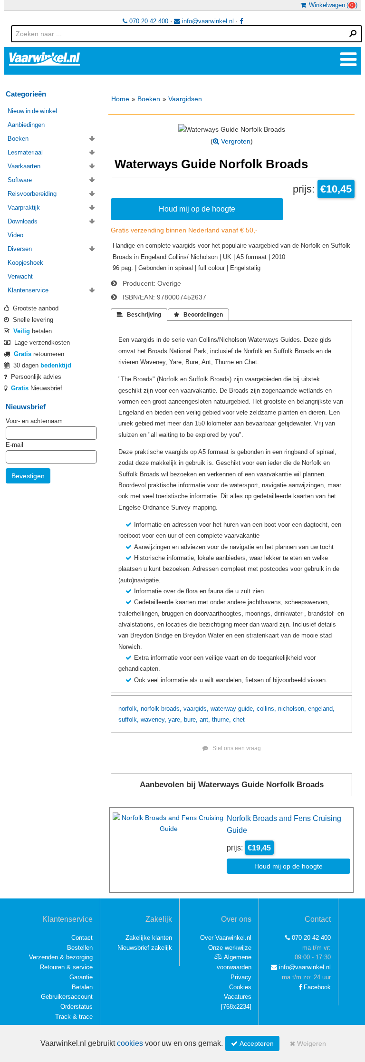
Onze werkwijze (229, 947)
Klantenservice (28, 290)
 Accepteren (252, 1043)
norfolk (150, 708)
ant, (205, 719)
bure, (191, 719)
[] (236, 1006)
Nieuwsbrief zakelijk (144, 947)
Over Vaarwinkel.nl (225, 937)
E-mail (14, 444)
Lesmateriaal (25, 152)
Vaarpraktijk (24, 207)
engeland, (321, 708)
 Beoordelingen (198, 315)
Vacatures (237, 996)
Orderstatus (76, 1006)
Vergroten (234, 141)
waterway (223, 708)
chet (239, 719)
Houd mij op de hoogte (197, 208)
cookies (130, 1043)
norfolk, (128, 708)
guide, (246, 708)
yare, (175, 719)
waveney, (153, 719)
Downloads (23, 221)
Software (20, 180)
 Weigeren (308, 1043)
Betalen (82, 987)
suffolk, (128, 719)
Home (120, 99)
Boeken (148, 99)
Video (15, 235)
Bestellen (80, 947)
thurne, (221, 719)
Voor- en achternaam (34, 421)
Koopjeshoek (25, 263)
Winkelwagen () (331, 5)
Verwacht (20, 276)
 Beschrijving (139, 315)
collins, (266, 708)
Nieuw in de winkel (32, 111)
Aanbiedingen (26, 125)
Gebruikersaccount (67, 996)
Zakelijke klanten (148, 937)
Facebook (316, 987)
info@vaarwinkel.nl (207, 21)
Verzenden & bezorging (61, 957)
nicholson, (292, 708)
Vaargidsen (185, 99)
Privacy (241, 977)
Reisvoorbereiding (32, 194)
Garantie (81, 977)
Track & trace (74, 1016)
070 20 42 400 (147, 21)
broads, (171, 708)
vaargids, (196, 708)
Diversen (20, 249)
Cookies (240, 987)
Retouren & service (66, 967)
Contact (82, 937)
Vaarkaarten (24, 166)
